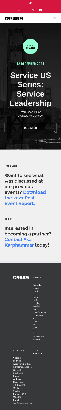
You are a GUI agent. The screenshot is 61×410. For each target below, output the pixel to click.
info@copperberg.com (23, 403)
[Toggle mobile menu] (54, 18)
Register (30, 128)
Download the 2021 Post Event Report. (25, 197)
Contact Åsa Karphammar (19, 242)
